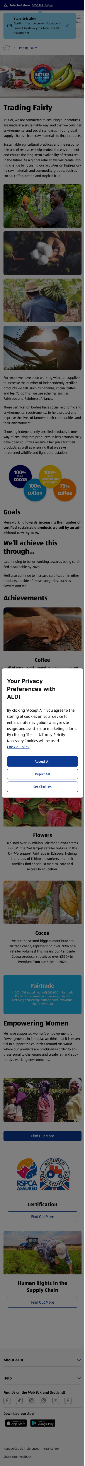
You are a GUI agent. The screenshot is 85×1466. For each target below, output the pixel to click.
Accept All (43, 761)
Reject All (42, 774)
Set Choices (42, 786)
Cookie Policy (18, 747)
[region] (42, 733)
